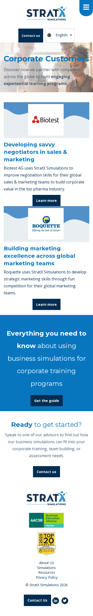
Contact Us (37, 600)
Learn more (46, 200)
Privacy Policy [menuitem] (47, 577)
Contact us (31, 35)
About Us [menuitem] (46, 562)
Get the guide (46, 400)
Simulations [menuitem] (46, 567)
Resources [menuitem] (46, 572)
